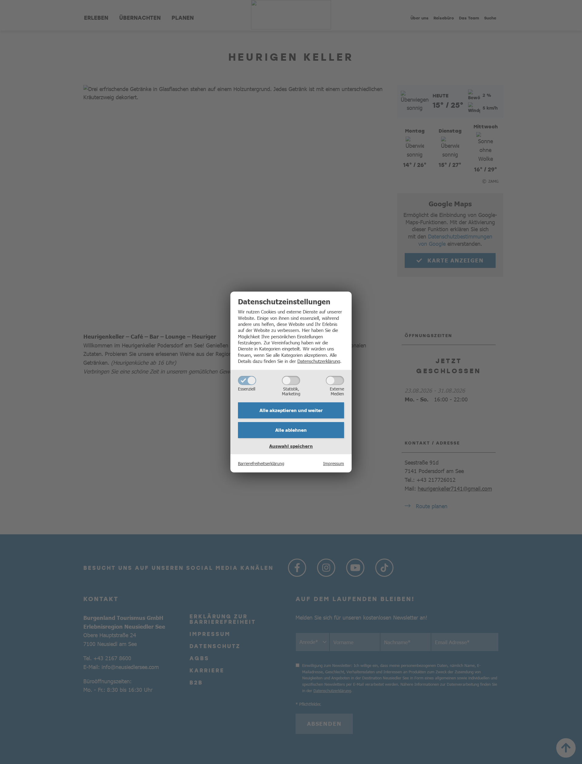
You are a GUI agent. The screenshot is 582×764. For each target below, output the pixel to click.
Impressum (333, 463)
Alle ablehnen (291, 430)
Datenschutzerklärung (318, 361)
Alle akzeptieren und (291, 410)
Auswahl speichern (291, 446)
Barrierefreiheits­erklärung (261, 463)
